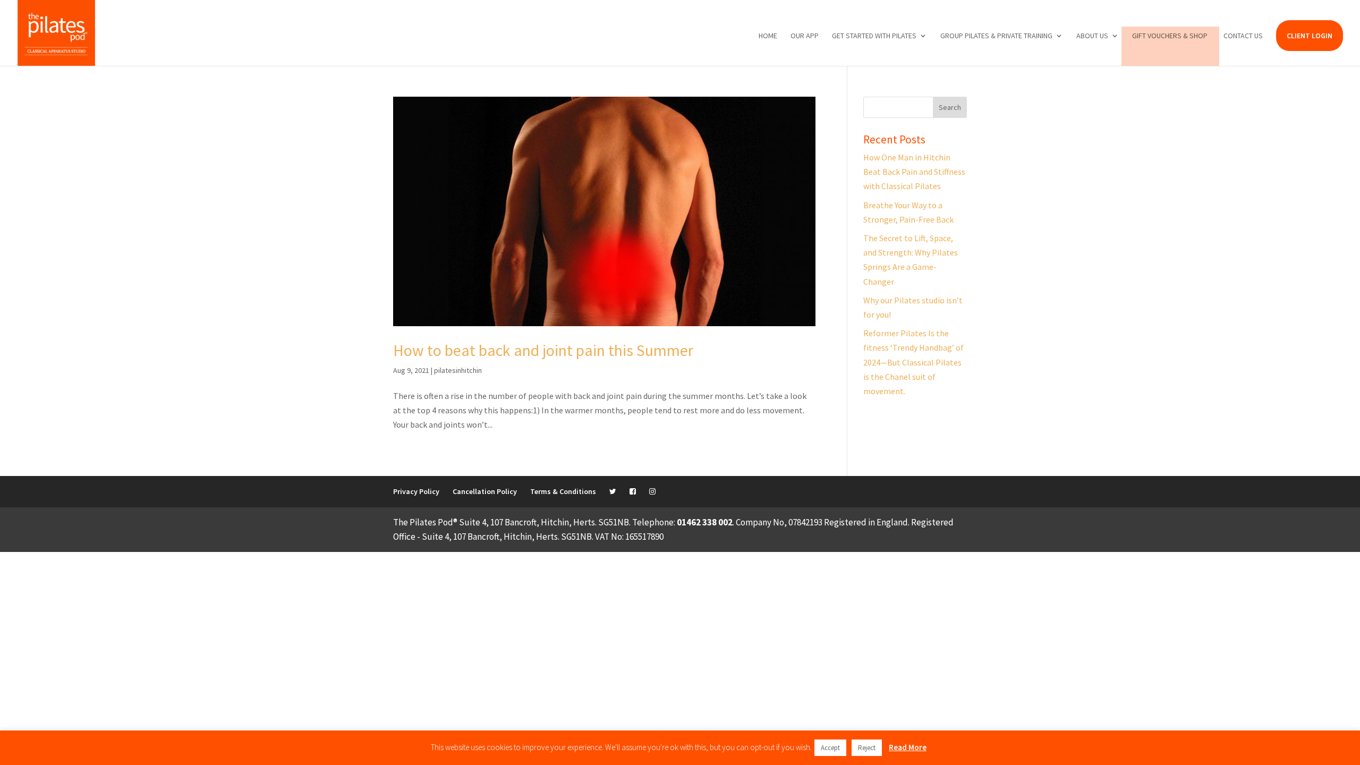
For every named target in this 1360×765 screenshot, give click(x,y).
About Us (1092, 36)
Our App (804, 36)
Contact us (1243, 36)
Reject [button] (867, 747)
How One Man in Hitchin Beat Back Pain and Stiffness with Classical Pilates (914, 171)
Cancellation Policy (485, 491)
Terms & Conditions (563, 491)
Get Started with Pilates (874, 36)
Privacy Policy (416, 491)
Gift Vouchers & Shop (1170, 36)
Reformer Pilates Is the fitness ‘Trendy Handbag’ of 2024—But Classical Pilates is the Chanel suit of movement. (913, 362)
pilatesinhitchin (458, 370)
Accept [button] (830, 747)
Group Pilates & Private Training (996, 36)
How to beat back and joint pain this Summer (543, 350)
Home (768, 36)
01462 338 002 (705, 522)
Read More (907, 747)
